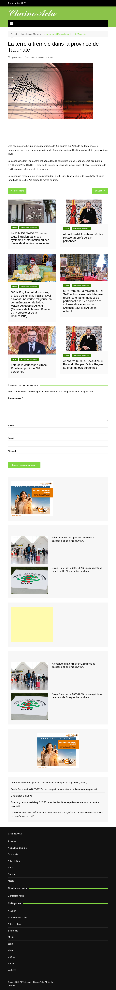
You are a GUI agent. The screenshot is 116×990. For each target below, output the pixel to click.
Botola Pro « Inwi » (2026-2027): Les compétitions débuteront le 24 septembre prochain (54, 789)
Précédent (19, 191)
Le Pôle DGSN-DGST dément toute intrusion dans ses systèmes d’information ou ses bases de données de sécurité (57, 814)
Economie (13, 854)
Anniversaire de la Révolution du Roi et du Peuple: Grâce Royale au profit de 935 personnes (83, 364)
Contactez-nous (16, 896)
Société (12, 874)
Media (11, 881)
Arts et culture (15, 924)
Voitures (12, 970)
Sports (11, 963)
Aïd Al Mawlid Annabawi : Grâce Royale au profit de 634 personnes (83, 238)
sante (10, 944)
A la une (31, 57)
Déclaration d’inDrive (21, 796)
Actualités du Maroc (44, 57)
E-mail (12, 438)
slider (14, 228)
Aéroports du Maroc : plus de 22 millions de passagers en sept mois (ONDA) (49, 782)
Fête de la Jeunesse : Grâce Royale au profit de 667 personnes (29, 368)
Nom (11, 425)
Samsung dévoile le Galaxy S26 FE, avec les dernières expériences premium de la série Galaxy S (55, 804)
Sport (10, 867)
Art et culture (14, 861)
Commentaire (15, 398)
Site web (12, 451)
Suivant (98, 191)
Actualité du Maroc (17, 848)
